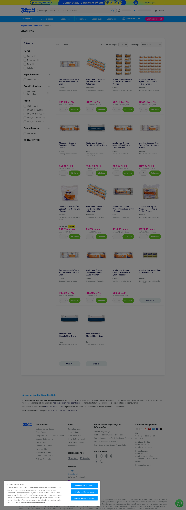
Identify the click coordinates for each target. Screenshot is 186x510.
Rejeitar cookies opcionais (84, 492)
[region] (52, 493)
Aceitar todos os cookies (84, 486)
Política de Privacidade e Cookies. (33, 503)
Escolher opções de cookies (84, 498)
